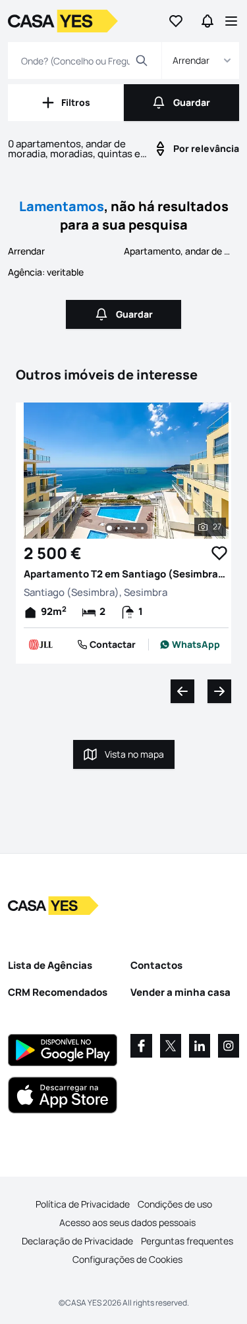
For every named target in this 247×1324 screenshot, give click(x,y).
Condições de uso (175, 1204)
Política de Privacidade (83, 1204)
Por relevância (206, 148)
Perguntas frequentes (187, 1241)
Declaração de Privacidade (77, 1241)
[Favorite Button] (219, 553)
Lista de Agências (50, 965)
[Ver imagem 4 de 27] (134, 528)
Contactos (156, 965)
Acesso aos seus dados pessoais (127, 1222)
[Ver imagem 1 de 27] (109, 528)
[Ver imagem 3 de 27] (126, 528)
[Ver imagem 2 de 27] (118, 528)
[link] (190, 644)
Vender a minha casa (180, 992)
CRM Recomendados (57, 992)
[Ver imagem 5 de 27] (142, 528)
